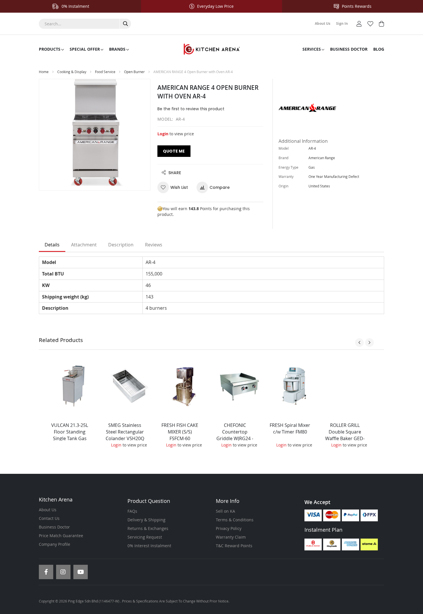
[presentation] (359, 342)
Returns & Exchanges (147, 528)
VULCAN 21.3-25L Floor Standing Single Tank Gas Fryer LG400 (69, 435)
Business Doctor (54, 527)
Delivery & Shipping (146, 519)
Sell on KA (225, 511)
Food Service (105, 71)
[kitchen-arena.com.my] (211, 49)
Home (44, 71)
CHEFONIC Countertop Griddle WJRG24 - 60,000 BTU (234, 435)
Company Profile (54, 544)
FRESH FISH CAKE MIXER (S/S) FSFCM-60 (179, 432)
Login (162, 133)
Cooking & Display (71, 71)
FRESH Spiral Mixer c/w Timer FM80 (290, 428)
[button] (174, 187)
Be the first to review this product (190, 109)
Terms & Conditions (235, 519)
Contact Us (49, 518)
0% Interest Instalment (149, 545)
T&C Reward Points (234, 545)
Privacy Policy (228, 528)
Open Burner (134, 71)
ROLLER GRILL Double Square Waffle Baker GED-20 (345, 435)
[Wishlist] (370, 23)
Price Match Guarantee (61, 535)
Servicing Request (144, 537)
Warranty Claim (231, 537)
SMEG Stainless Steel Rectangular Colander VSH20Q (125, 432)
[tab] (52, 244)
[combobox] (85, 24)
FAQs (132, 511)
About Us (47, 509)
